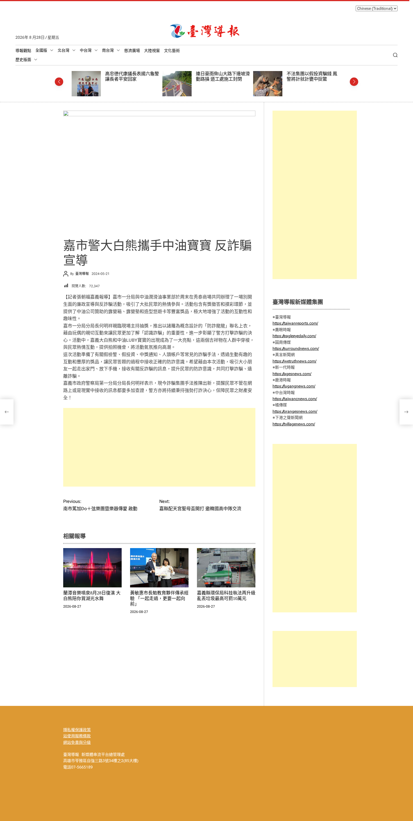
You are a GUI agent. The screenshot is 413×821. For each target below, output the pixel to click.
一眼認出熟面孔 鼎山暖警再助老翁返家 (318, 76)
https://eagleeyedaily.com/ (294, 336)
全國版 (41, 50)
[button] (59, 81)
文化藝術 (172, 50)
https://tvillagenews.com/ (294, 424)
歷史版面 (23, 59)
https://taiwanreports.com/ (295, 323)
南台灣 (108, 50)
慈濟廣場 (132, 50)
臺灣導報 (82, 274)
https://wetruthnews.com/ (294, 361)
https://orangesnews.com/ (295, 411)
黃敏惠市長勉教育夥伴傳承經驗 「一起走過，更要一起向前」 (159, 598)
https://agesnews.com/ (292, 373)
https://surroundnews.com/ (296, 348)
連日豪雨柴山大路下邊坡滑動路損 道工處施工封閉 (138, 76)
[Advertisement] (159, 447)
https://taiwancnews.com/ (295, 398)
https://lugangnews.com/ (294, 386)
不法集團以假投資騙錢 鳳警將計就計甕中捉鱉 (227, 76)
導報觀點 (23, 50)
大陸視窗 (152, 50)
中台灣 (86, 50)
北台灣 (63, 50)
